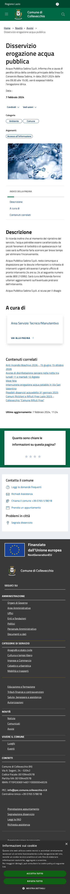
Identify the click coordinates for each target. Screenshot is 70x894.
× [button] (66, 844)
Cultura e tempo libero (19, 655)
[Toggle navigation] (6, 14)
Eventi (11, 749)
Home (7, 28)
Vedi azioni (28, 107)
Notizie (11, 718)
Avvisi (30, 28)
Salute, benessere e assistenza (24, 697)
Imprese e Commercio (19, 660)
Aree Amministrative (19, 608)
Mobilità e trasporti (18, 671)
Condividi (11, 107)
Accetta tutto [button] (35, 873)
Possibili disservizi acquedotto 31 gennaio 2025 (32, 392)
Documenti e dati (16, 634)
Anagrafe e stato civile (19, 650)
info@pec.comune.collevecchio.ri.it (27, 790)
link (4, 866)
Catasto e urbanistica (19, 666)
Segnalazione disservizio (20, 814)
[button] (35, 888)
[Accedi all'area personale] (57, 4)
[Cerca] (63, 14)
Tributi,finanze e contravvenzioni (25, 692)
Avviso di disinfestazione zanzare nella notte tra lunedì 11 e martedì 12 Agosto (32, 375)
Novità (18, 28)
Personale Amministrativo (21, 629)
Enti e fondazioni (16, 618)
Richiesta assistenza (18, 825)
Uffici (10, 613)
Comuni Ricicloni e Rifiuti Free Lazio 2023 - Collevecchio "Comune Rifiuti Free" (30, 398)
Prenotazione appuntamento (23, 809)
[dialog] (35, 867)
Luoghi (11, 743)
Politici (11, 624)
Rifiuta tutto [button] (35, 881)
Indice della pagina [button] (21, 191)
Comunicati (13, 723)
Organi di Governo (17, 603)
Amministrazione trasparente (23, 840)
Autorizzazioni (15, 702)
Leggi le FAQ (14, 819)
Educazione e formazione (21, 687)
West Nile (11, 381)
